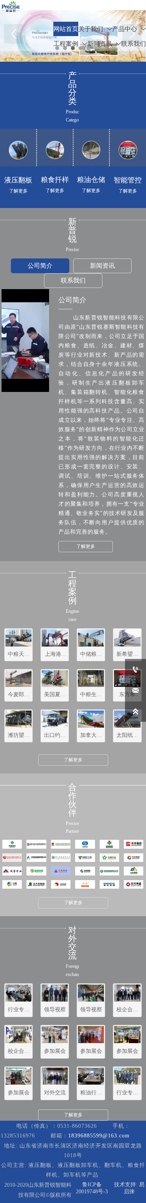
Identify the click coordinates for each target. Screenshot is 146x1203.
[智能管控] (128, 150)
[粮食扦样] (55, 150)
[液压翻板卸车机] (18, 150)
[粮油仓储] (91, 150)
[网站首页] (10, 6)
